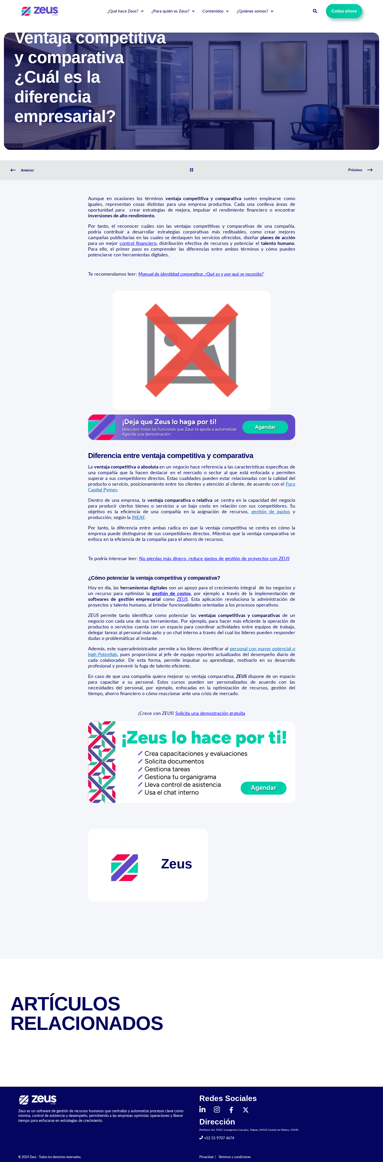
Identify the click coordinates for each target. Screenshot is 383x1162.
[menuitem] (142, 11)
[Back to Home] (40, 10)
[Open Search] (315, 11)
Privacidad (206, 1157)
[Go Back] (191, 170)
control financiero (138, 243)
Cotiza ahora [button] (344, 11)
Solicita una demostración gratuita (210, 713)
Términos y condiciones (234, 1157)
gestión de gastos (270, 512)
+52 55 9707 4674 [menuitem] (218, 1138)
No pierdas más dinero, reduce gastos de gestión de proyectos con (214, 559)
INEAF (138, 517)
